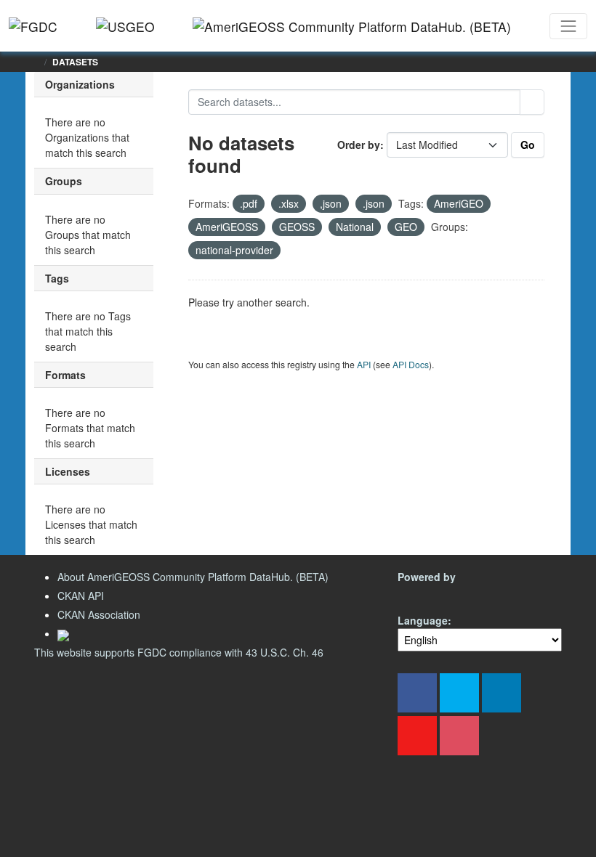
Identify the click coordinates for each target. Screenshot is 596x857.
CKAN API (80, 595)
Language (423, 620)
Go (527, 144)
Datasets (75, 61)
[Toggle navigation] (568, 26)
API (364, 364)
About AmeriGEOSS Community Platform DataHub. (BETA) (193, 576)
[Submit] (532, 102)
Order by (358, 144)
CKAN (422, 593)
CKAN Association (98, 614)
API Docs (410, 364)
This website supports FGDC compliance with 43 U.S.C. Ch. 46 (178, 652)
